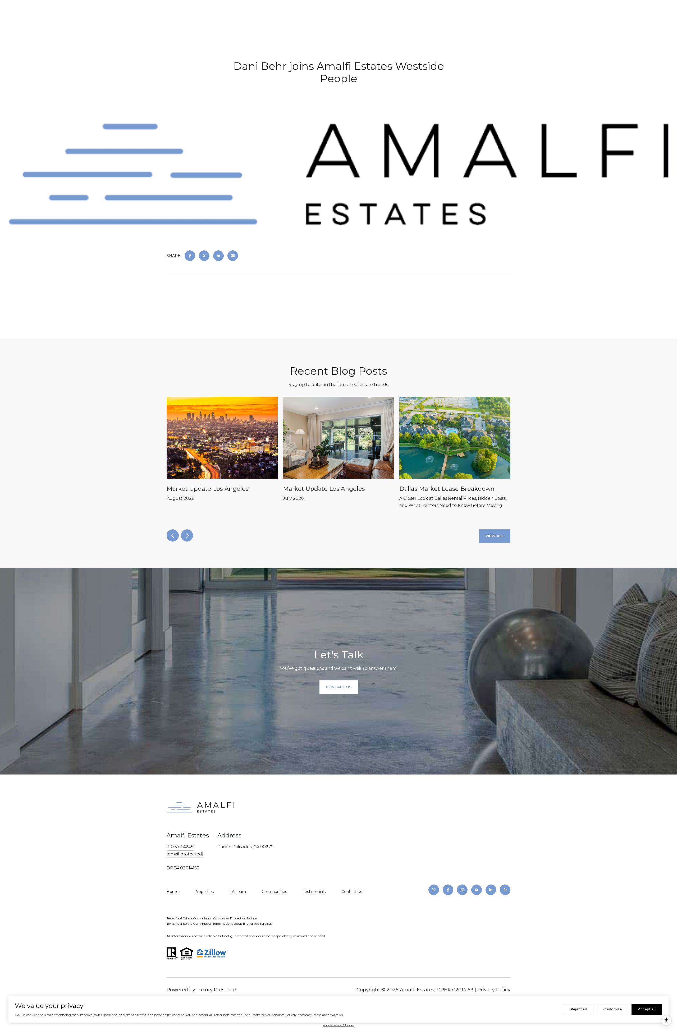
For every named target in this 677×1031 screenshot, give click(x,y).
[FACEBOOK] (448, 890)
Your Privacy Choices (338, 1025)
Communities (274, 891)
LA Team (238, 891)
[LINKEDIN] (491, 890)
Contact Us (351, 891)
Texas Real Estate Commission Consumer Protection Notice (212, 918)
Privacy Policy (493, 990)
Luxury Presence (216, 990)
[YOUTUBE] (476, 890)
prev (173, 535)
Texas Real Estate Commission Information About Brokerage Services (219, 923)
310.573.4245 (180, 846)
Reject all (579, 1009)
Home (173, 891)
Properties (204, 891)
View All (494, 536)
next (187, 535)
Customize (612, 1009)
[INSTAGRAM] (462, 890)
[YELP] (505, 890)
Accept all (647, 1009)
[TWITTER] (433, 890)
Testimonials (314, 891)
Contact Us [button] (338, 687)
